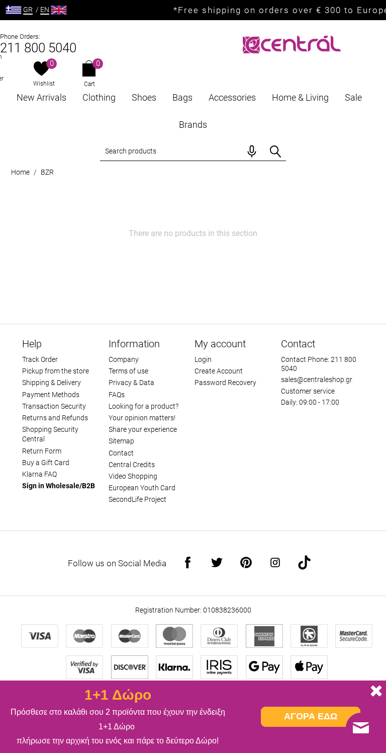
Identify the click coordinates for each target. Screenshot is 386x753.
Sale (353, 97)
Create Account (219, 371)
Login (203, 359)
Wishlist (44, 83)
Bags (182, 97)
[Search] (275, 151)
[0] (41, 69)
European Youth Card (142, 488)
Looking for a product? (143, 406)
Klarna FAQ (39, 474)
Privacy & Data (131, 383)
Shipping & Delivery (51, 383)
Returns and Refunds (55, 418)
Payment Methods (50, 395)
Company (124, 359)
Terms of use (128, 371)
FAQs (117, 395)
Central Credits (132, 465)
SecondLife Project (137, 499)
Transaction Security (54, 406)
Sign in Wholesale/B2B (58, 486)
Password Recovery (225, 383)
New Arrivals (41, 97)
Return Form (41, 451)
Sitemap (121, 441)
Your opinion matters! (142, 418)
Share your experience (143, 429)
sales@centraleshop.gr (316, 379)
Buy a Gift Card (45, 463)
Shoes (144, 97)
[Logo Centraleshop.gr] (292, 43)
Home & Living (300, 97)
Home (20, 172)
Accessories (232, 97)
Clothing (99, 97)
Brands (193, 124)
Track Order (40, 359)
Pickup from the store (55, 371)
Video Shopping (133, 476)
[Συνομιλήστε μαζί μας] (361, 728)
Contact (121, 453)
